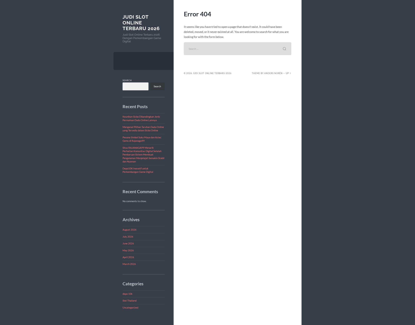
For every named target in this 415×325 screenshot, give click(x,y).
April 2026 (128, 257)
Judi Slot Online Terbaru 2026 (141, 22)
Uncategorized (130, 307)
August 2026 (129, 229)
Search (127, 80)
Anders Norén (273, 73)
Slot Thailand (129, 300)
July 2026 (128, 236)
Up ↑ (288, 73)
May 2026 (128, 250)
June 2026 (128, 243)
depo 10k (127, 293)
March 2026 (129, 263)
